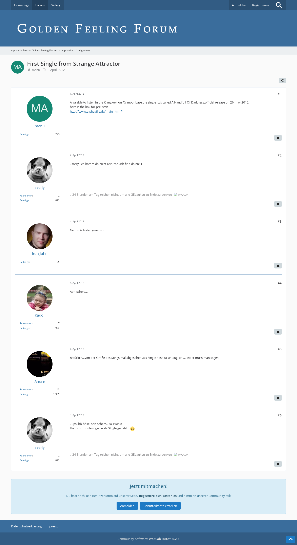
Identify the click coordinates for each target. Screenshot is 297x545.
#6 (280, 415)
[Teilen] (282, 80)
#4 (280, 283)
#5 (280, 349)
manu (36, 70)
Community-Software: (148, 539)
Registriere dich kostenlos (158, 496)
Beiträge (24, 134)
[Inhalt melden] (278, 138)
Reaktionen (26, 195)
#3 (280, 221)
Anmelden (239, 5)
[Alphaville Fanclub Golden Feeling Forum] (148, 28)
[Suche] (279, 5)
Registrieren (260, 5)
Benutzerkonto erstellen (160, 506)
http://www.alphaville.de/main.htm (94, 111)
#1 (280, 94)
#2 (280, 155)
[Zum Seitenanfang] (290, 539)
